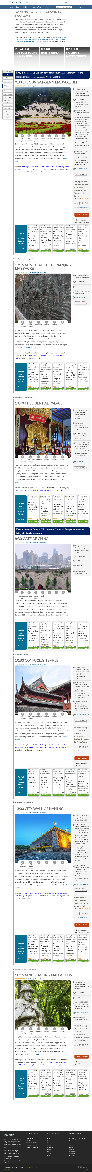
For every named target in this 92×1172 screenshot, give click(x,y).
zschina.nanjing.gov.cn (81, 1013)
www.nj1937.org (80, 297)
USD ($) (25, 2)
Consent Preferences (32, 1147)
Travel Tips (71, 2)
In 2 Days (27, 7)
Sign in (81, 2)
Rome (49, 1151)
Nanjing (18, 7)
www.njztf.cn (79, 461)
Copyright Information (33, 1145)
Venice (49, 1153)
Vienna (49, 1141)
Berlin (49, 1149)
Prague (49, 1145)
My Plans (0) (79, 7)
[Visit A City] (9, 1135)
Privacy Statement (31, 1143)
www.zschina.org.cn (81, 168)
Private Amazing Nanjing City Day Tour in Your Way (43, 490)
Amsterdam (50, 1147)
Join (77, 2)
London (49, 1143)
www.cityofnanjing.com (82, 884)
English (33, 2)
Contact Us (29, 1139)
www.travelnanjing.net (82, 714)
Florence (49, 1155)
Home (11, 7)
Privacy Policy (28, 1167)
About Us (29, 1141)
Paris (48, 1139)
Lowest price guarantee (81, 207)
